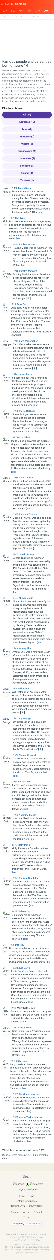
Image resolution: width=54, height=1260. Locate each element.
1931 (14, 437)
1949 (15, 648)
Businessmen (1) (27, 151)
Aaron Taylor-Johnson (31, 1117)
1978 (15, 911)
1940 (16, 514)
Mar (21, 10)
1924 (15, 374)
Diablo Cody (24, 911)
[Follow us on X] (27, 1184)
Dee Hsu (19, 944)
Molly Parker (24, 844)
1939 (16, 477)
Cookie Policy (34, 1224)
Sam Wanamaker (28, 341)
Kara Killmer (25, 1027)
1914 (16, 244)
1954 (15, 688)
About (26, 1212)
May (38, 10)
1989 (13, 1061)
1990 (16, 1117)
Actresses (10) (27, 121)
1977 (16, 878)
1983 (14, 967)
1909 (12, 218)
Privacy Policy (18, 1224)
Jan (5, 10)
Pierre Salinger (27, 411)
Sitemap (14, 1212)
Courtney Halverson (29, 1094)
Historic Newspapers (27, 1201)
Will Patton (24, 688)
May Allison (24, 188)
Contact (38, 1212)
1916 (16, 270)
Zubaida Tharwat (28, 514)
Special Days (18, 1205)
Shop (31, 1196)
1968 (15, 781)
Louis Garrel (23, 967)
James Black (25, 374)
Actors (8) (27, 129)
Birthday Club (35, 1205)
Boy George (24, 718)
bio (40, 212)
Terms (26, 1217)
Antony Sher (25, 648)
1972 (15, 844)
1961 (15, 718)
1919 (13, 304)
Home (22, 1196)
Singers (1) (27, 173)
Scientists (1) (27, 165)
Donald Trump (26, 554)
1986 (14, 1008)
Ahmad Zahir (26, 598)
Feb (13, 10)
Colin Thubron (26, 477)
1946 (16, 554)
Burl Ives (20, 218)
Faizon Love (24, 781)
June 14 (29, 1154)
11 (48, 16)
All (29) (27, 114)
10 (43, 16)
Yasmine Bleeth (27, 815)
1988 (15, 1027)
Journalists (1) (27, 158)
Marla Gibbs (23, 437)
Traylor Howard (27, 755)
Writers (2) (27, 143)
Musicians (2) (27, 136)
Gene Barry (22, 304)
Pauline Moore (27, 244)
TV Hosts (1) (27, 180)
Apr (30, 10)
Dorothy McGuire (28, 270)
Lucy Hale (21, 1061)
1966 (16, 755)
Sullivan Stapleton (29, 878)
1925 (16, 411)
